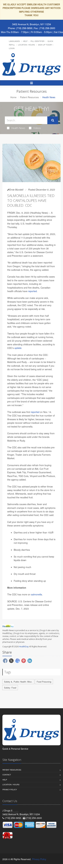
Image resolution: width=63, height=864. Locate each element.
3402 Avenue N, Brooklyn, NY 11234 (31, 24)
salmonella (36, 594)
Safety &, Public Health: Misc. (18, 681)
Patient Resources (29, 97)
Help (25, 41)
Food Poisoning (44, 681)
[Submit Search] (52, 120)
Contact (6, 774)
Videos (37, 128)
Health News (18, 128)
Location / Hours (26, 44)
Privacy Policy (9, 789)
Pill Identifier (37, 41)
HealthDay (24, 646)
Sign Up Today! (45, 44)
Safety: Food (10, 687)
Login (12, 48)
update (17, 348)
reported (32, 291)
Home (13, 97)
